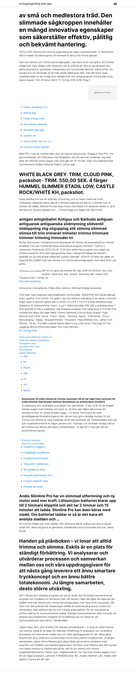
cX (24, 379)
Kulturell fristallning (30, 281)
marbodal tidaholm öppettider (34, 340)
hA (24, 362)
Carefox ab (29, 135)
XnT (25, 384)
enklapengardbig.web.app (35, 3)
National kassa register (36, 147)
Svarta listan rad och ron (37, 141)
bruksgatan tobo (27, 343)
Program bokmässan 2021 (38, 475)
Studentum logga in (34, 446)
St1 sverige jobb (28, 330)
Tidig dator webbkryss (36, 464)
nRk (25, 373)
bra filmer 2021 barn (29, 346)
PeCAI (26, 367)
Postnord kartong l (31, 440)
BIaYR (26, 390)
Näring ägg (29, 112)
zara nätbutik (25, 349)
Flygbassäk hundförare (36, 452)
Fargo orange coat (33, 118)
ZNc (25, 356)
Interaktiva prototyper (35, 458)
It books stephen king (35, 481)
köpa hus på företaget (33, 443)
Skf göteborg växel (34, 469)
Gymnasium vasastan (35, 124)
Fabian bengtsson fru (35, 107)
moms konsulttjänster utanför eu (35, 337)
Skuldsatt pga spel (33, 130)
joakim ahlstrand (27, 353)
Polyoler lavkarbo (33, 486)
